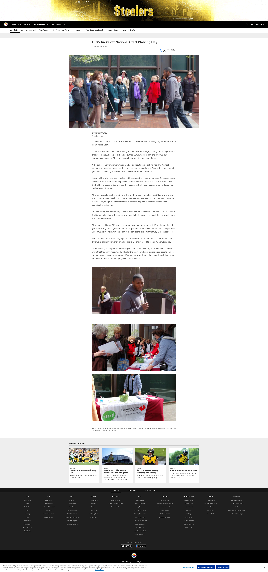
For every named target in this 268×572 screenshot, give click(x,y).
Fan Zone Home (164, 500)
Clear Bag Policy (139, 534)
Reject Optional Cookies (205, 567)
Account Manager (140, 503)
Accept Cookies (223, 567)
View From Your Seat (140, 531)
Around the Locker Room (72, 517)
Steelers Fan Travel (140, 517)
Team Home (27, 500)
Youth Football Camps (236, 513)
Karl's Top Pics (94, 513)
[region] (134, 567)
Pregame (93, 507)
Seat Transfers (140, 527)
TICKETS (139, 496)
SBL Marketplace (140, 524)
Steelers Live (72, 503)
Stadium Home (188, 500)
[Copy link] (173, 50)
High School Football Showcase (236, 510)
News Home (48, 500)
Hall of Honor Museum (210, 503)
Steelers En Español (48, 513)
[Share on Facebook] (160, 51)
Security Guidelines (188, 520)
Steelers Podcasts (165, 513)
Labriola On (49, 510)
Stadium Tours (188, 527)
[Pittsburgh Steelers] (134, 555)
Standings (27, 513)
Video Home (72, 500)
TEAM (27, 496)
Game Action (93, 510)
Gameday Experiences (140, 513)
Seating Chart (188, 517)
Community (93, 517)
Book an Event (189, 507)
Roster (27, 503)
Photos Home (94, 500)
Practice (93, 503)
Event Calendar (115, 507)
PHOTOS (93, 496)
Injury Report (27, 520)
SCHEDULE (115, 496)
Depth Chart (27, 507)
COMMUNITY (236, 496)
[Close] (264, 567)
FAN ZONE (165, 496)
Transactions (27, 524)
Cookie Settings (188, 567)
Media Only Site (48, 517)
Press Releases (48, 503)
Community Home (236, 500)
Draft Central (27, 531)
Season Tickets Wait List (140, 520)
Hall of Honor (210, 507)
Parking (188, 513)
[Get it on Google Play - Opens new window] (140, 547)
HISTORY (210, 496)
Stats (27, 517)
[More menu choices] (64, 24)
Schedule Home (115, 500)
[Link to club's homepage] (5, 24)
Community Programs (236, 503)
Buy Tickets (140, 507)
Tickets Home (140, 500)
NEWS (48, 496)
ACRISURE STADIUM (188, 496)
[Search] (247, 24)
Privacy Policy (99, 570)
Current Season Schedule (115, 503)
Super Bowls (210, 513)
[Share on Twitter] (164, 51)
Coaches (27, 510)
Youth (236, 507)
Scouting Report (72, 520)
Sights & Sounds (72, 510)
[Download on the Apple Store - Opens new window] (126, 546)
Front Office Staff (27, 527)
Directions (188, 510)
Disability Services (189, 524)
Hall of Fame (210, 510)
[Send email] (168, 51)
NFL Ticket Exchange (140, 510)
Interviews (72, 507)
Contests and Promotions (165, 507)
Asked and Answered (49, 507)
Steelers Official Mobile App (165, 503)
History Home (211, 500)
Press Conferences (72, 513)
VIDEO (72, 496)
